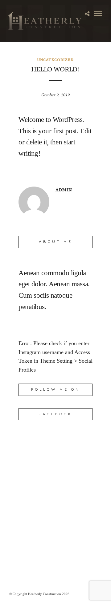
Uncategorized (55, 60)
